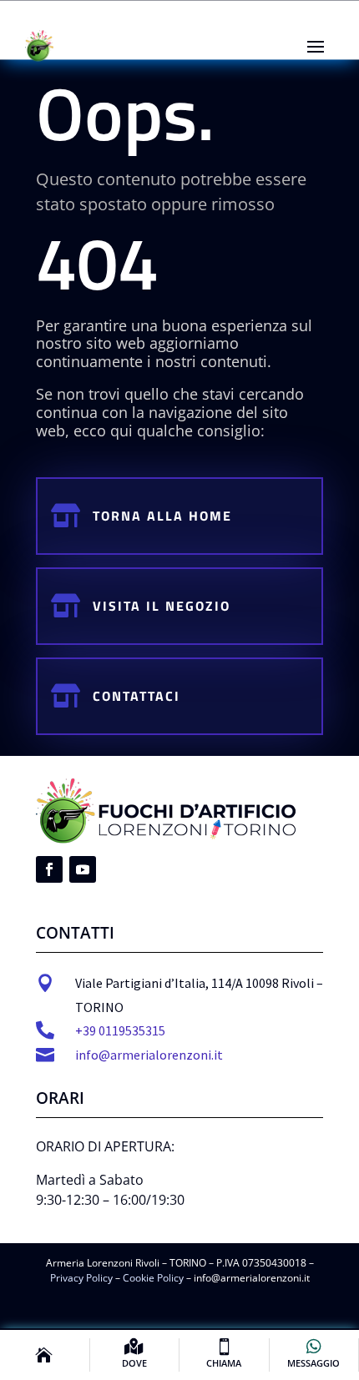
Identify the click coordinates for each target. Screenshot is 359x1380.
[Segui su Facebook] (49, 869)
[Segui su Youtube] (82, 869)
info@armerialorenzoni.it (149, 1054)
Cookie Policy (153, 1278)
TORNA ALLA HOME (162, 516)
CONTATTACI (136, 696)
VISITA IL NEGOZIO (161, 606)
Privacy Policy (81, 1278)
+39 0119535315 (120, 1030)
